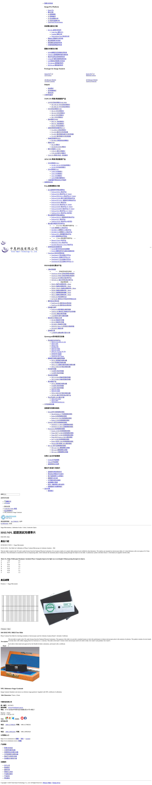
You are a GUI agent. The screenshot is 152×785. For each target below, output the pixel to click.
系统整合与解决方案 (10, 758)
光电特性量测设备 (9, 750)
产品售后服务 (8, 774)
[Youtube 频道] (22, 719)
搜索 (2, 494)
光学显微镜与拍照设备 (11, 754)
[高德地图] (13, 719)
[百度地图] (9, 719)
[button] (48, 3)
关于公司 (7, 765)
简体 (22, 738)
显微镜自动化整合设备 (11, 752)
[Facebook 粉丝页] (25, 719)
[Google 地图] (6, 719)
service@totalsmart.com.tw (15, 707)
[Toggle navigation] (150, 247)
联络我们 (7, 767)
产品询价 (7, 776)
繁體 (17, 738)
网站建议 (7, 778)
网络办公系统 (8, 772)
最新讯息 (7, 769)
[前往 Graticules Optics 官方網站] (8, 519)
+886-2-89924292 (10, 731)
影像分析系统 (8, 748)
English (28, 738)
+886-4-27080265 (10, 724)
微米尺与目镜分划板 (10, 756)
